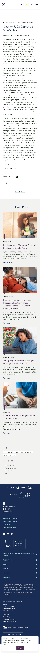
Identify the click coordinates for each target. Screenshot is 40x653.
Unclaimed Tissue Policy (9, 621)
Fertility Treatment (10, 468)
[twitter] (12, 176)
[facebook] (9, 176)
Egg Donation (8, 452)
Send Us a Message (10, 521)
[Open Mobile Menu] (37, 4)
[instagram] (8, 534)
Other (5, 186)
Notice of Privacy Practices (10, 611)
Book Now (6, 524)
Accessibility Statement (9, 619)
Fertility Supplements (26, 452)
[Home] (3, 22)
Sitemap (5, 604)
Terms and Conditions (8, 606)
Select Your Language (14, 634)
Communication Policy (9, 608)
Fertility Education (10, 465)
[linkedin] (16, 176)
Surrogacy (12, 455)
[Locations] (31, 4)
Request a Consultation (11, 518)
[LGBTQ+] (26, 4)
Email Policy (6, 614)
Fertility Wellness (10, 471)
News (7, 473)
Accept (20, 648)
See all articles (20, 192)
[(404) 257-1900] (22, 4)
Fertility (16, 452)
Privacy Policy (6, 617)
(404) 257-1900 (11, 527)
